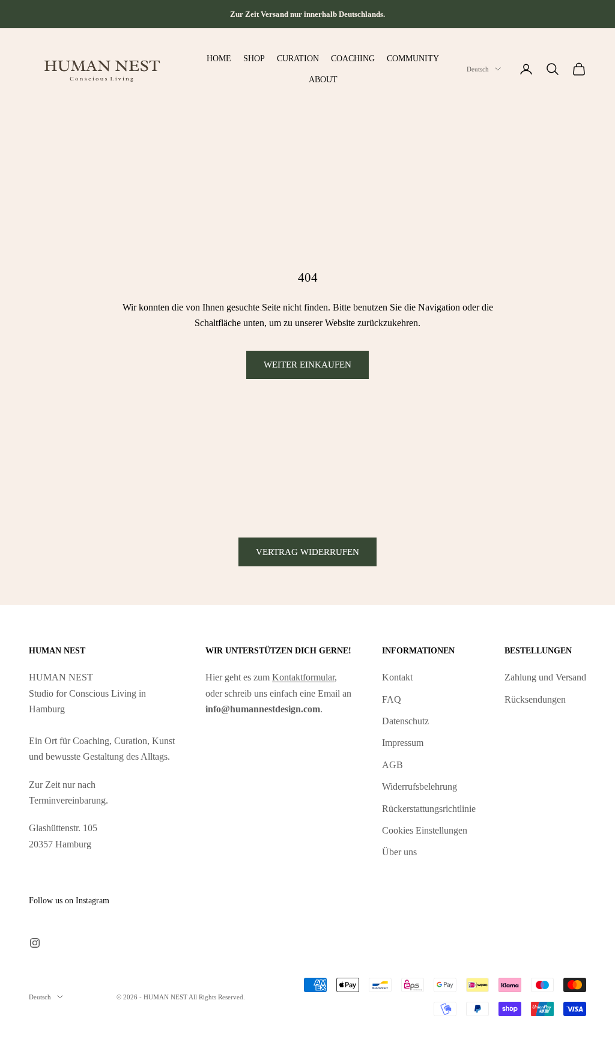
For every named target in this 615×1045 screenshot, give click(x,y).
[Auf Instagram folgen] (35, 943)
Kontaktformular (303, 677)
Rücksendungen (535, 699)
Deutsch (478, 69)
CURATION (298, 58)
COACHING (353, 58)
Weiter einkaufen (307, 364)
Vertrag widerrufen (307, 552)
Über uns (399, 852)
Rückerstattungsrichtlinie (429, 809)
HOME (219, 58)
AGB (392, 765)
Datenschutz (405, 721)
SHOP (254, 58)
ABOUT (323, 79)
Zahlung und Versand (545, 677)
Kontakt (397, 677)
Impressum (402, 743)
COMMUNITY (413, 58)
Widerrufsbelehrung (419, 786)
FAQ (391, 699)
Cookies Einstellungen (424, 830)
